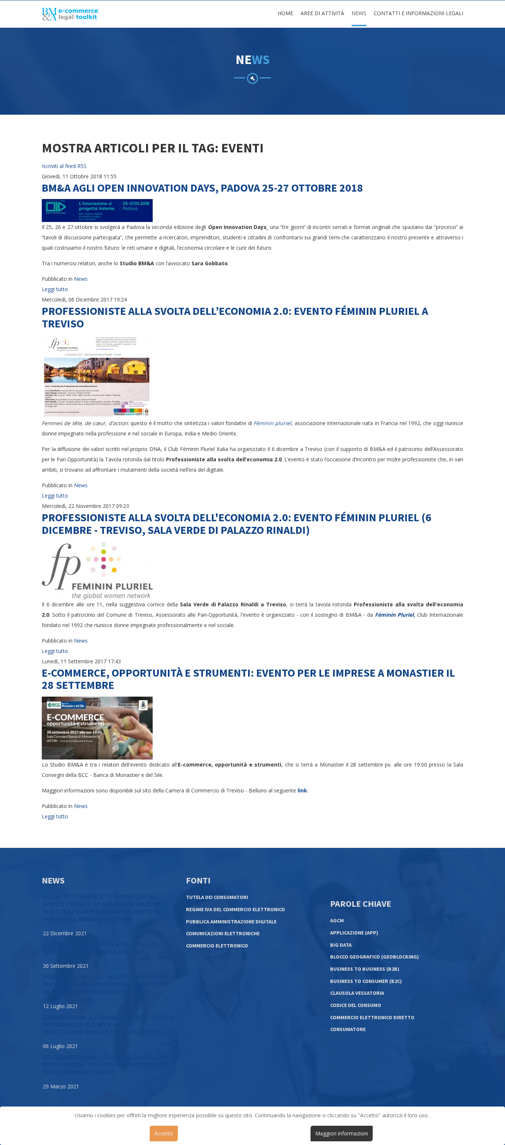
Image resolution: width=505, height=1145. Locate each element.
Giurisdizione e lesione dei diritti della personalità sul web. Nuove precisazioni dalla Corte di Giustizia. (108, 1024)
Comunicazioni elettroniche (223, 933)
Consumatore (348, 1029)
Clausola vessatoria (357, 993)
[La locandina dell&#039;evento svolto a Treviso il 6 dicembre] (97, 376)
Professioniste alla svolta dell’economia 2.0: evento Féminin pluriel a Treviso (235, 317)
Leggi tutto (55, 289)
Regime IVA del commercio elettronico (235, 909)
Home (285, 13)
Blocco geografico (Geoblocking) (374, 956)
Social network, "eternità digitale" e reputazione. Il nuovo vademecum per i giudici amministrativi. (107, 1064)
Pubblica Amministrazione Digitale (231, 921)
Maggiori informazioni (341, 1133)
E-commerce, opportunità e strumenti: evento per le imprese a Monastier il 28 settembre (248, 679)
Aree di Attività (322, 13)
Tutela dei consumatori (217, 897)
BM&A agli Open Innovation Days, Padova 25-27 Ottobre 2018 (202, 188)
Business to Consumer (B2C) (366, 981)
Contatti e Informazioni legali (418, 13)
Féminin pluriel (272, 423)
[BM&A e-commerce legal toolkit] (70, 14)
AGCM (337, 920)
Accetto (164, 1133)
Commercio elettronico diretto (372, 1017)
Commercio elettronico (217, 945)
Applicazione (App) (354, 932)
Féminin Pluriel (394, 614)
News (359, 13)
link (302, 790)
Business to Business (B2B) (364, 969)
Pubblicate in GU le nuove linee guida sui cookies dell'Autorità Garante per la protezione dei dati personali (106, 984)
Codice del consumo (355, 1005)
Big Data (341, 945)
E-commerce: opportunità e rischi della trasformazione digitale (99, 948)
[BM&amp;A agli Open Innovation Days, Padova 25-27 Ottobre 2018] (97, 209)
